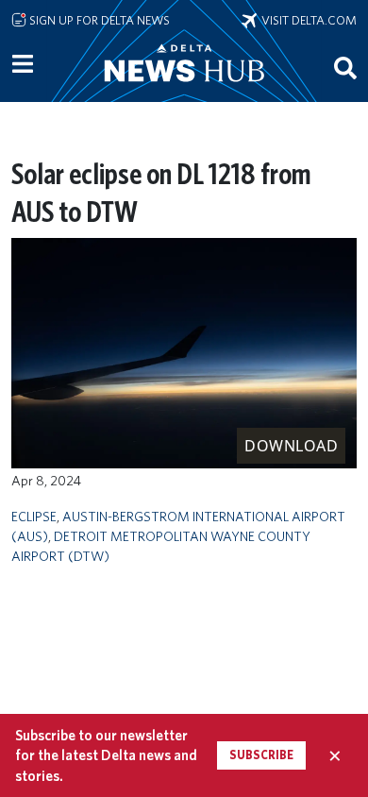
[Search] (345, 67)
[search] (345, 67)
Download (291, 445)
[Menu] (22, 64)
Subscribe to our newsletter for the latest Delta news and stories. (106, 755)
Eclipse (34, 516)
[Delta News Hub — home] (184, 89)
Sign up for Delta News (98, 19)
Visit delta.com (307, 19)
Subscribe (261, 755)
